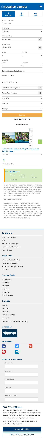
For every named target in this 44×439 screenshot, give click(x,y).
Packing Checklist (7, 250)
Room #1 (5, 60)
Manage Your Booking (9, 237)
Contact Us (5, 308)
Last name (8, 371)
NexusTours (5, 269)
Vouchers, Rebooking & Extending (12, 266)
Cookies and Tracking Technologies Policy (15, 321)
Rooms (24, 52)
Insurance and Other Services (11, 247)
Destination (5, 28)
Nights (4, 52)
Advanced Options (7, 75)
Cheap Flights (6, 282)
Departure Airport (7, 20)
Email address (10, 379)
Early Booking (6, 289)
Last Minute (5, 286)
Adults (4, 62)
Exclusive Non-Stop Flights (10, 244)
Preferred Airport (10, 396)
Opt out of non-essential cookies (22, 434)
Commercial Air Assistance (10, 263)
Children (25, 62)
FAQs (3, 240)
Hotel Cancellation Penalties (11, 260)
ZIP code (8, 387)
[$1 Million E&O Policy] (9, 333)
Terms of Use (6, 318)
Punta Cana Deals (7, 295)
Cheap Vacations (7, 279)
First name (8, 363)
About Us (4, 305)
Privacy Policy (6, 311)
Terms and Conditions (8, 315)
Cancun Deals (6, 292)
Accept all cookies (22, 429)
